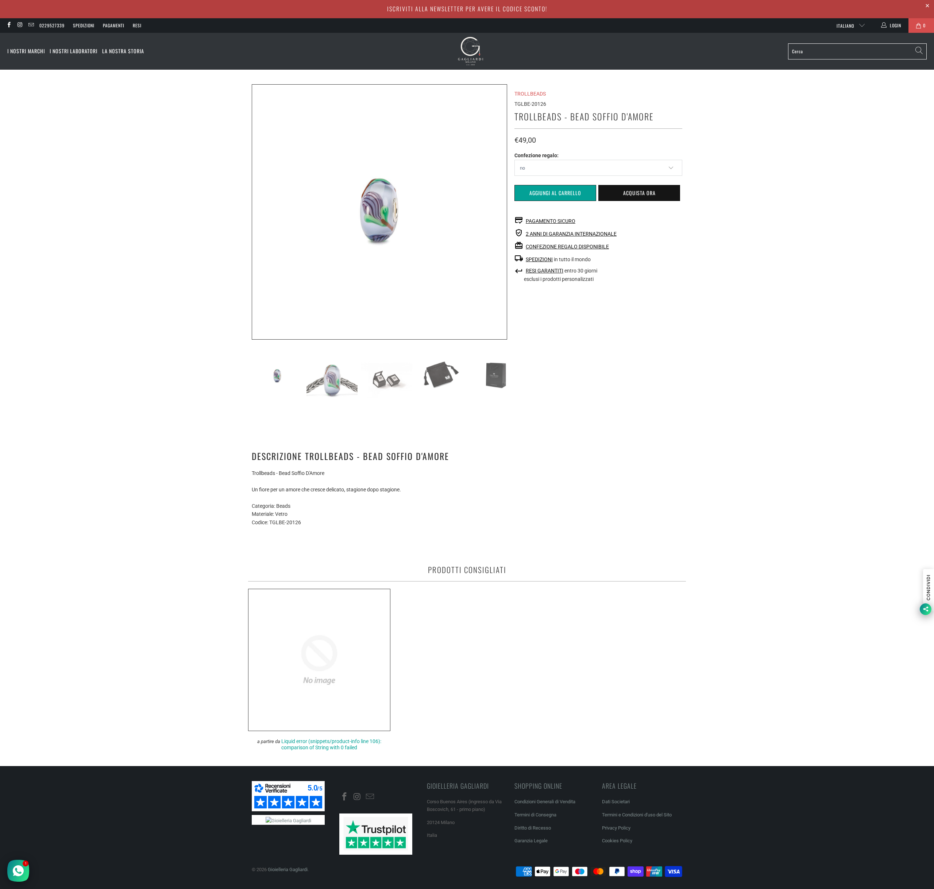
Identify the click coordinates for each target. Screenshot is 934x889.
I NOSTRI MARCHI (26, 51)
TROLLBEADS (530, 94)
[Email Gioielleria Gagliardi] (31, 25)
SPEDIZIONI (539, 259)
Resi (137, 25)
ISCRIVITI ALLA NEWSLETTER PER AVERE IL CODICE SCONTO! (467, 8)
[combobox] (857, 51)
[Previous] (257, 212)
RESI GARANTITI (544, 271)
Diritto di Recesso (532, 828)
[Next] (501, 212)
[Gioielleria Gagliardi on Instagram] (19, 25)
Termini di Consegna (535, 815)
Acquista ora (639, 193)
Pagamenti (113, 25)
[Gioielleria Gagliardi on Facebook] (8, 25)
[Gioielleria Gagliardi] (470, 51)
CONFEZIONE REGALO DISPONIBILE (567, 247)
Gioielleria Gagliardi (288, 869)
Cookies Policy (617, 840)
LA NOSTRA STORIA (123, 51)
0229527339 (52, 25)
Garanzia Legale (531, 840)
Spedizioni (83, 25)
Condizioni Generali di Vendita (544, 801)
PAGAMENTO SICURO (550, 221)
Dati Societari (616, 801)
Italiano (846, 26)
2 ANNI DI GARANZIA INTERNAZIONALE (571, 234)
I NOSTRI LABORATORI (73, 51)
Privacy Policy (616, 828)
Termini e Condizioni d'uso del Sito (637, 815)
